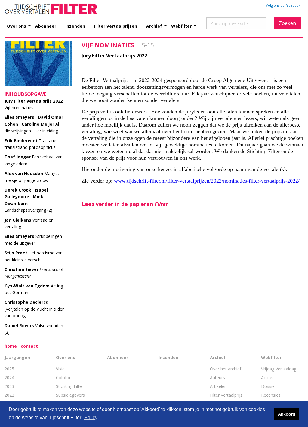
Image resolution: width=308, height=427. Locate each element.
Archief (154, 25)
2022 (9, 395)
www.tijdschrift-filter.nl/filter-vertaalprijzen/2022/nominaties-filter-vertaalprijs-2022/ (207, 181)
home (11, 346)
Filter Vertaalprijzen (115, 25)
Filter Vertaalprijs (226, 395)
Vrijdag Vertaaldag (278, 369)
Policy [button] (90, 417)
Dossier (268, 386)
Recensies (271, 395)
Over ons (16, 25)
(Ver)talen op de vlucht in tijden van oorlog (35, 308)
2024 (9, 377)
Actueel (268, 377)
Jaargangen (17, 357)
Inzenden (75, 25)
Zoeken (287, 23)
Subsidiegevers (70, 395)
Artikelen (218, 386)
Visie (60, 369)
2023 (9, 386)
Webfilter (181, 25)
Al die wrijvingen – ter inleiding (34, 124)
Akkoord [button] (286, 414)
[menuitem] (21, 22)
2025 (9, 369)
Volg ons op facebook (283, 5)
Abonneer (45, 25)
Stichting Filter (69, 386)
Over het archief (225, 369)
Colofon (64, 377)
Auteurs (217, 377)
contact (29, 346)
